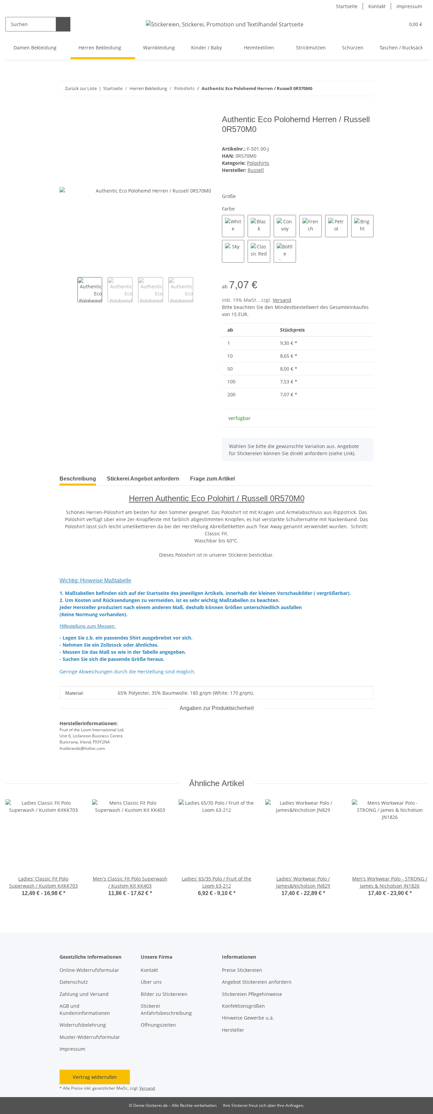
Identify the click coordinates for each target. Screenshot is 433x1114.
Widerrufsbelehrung (83, 1025)
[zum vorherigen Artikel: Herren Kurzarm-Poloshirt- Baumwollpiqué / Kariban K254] (351, 88)
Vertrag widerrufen (95, 1077)
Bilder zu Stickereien (164, 994)
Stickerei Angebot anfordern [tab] (143, 479)
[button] (386, 24)
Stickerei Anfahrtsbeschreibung (166, 1009)
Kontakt (377, 6)
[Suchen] (63, 24)
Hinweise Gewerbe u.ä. (248, 1018)
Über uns (151, 982)
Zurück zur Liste (81, 88)
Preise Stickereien (242, 970)
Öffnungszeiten (158, 1025)
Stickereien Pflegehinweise (252, 994)
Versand (282, 300)
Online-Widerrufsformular (89, 970)
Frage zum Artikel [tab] (212, 479)
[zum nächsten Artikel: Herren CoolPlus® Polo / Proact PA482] (366, 88)
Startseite (347, 6)
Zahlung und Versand (84, 994)
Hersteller (233, 1030)
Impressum (409, 6)
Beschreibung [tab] (78, 479)
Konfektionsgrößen (243, 1006)
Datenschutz (74, 982)
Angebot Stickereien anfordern (257, 982)
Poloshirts (258, 163)
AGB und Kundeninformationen (85, 1009)
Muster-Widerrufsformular (90, 1037)
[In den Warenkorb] (65, 111)
